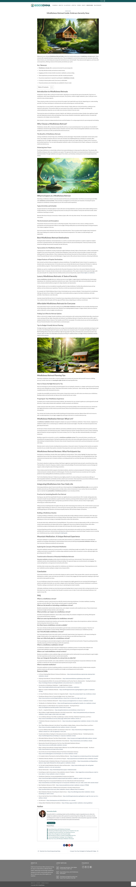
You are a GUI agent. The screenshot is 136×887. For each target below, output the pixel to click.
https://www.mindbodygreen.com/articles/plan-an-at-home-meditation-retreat (58, 753)
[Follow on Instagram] (101, 1)
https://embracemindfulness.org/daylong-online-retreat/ (76, 678)
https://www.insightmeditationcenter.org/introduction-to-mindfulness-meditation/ (59, 687)
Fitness (79, 5)
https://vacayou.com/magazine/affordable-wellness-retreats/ (82, 738)
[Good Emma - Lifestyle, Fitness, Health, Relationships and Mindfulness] (40, 5)
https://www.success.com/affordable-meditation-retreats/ (53, 745)
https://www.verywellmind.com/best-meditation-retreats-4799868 (72, 785)
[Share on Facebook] (64, 845)
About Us (61, 5)
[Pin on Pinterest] (69, 845)
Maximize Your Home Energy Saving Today (49, 851)
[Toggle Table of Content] (50, 87)
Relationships (97, 5)
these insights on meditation (88, 272)
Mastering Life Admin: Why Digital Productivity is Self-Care (68, 868)
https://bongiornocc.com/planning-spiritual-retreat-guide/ (84, 756)
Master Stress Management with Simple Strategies (59, 833)
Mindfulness (89, 5)
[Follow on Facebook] (100, 1)
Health (83, 5)
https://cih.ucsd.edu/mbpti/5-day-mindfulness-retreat (82, 694)
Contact (38, 882)
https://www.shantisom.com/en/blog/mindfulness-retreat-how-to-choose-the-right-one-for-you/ (62, 698)
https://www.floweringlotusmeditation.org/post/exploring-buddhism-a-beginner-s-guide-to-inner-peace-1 (65, 778)
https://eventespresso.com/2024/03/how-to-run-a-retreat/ (61, 800)
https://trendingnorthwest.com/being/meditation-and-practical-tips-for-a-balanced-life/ (60, 682)
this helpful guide (63, 533)
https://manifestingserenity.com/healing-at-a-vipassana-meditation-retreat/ (57, 735)
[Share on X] (67, 845)
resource (46, 335)
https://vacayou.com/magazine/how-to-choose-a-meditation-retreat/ (76, 700)
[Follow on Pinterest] (104, 1)
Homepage (55, 5)
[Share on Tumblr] (72, 845)
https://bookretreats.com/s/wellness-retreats (81, 740)
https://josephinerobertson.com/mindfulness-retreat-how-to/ (70, 710)
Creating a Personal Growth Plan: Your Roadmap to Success (62, 832)
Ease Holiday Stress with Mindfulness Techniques (59, 829)
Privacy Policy (45, 882)
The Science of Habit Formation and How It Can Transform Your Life (63, 830)
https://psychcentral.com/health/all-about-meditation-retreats (82, 758)
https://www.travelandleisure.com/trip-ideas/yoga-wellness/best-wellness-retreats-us (60, 718)
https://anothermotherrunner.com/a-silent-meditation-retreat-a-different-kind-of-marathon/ (61, 789)
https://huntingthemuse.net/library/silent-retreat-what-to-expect (55, 707)
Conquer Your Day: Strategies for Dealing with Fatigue (83, 851)
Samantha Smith (52, 811)
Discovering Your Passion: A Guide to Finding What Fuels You (62, 835)
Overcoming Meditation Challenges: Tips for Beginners (61, 837)
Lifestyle (73, 5)
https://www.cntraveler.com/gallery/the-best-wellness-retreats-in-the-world (57, 727)
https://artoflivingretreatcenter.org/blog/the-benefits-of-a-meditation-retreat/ (76, 703)
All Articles (67, 5)
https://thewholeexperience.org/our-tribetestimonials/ (63, 769)
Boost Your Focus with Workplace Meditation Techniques (61, 838)
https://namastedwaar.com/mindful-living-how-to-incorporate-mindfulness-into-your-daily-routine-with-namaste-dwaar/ (68, 782)
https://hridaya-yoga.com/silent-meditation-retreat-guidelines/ (77, 802)
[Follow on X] (103, 1)
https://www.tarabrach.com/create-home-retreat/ (51, 749)
